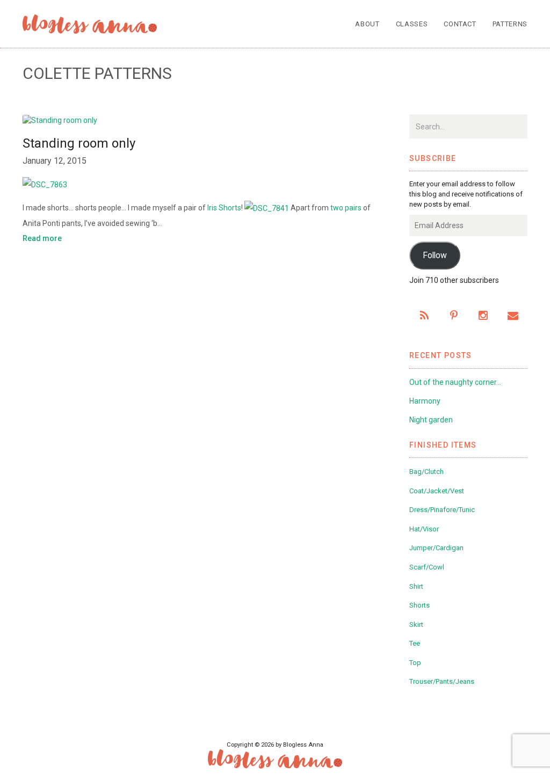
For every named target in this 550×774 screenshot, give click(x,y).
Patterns (510, 24)
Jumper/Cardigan (436, 548)
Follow (435, 255)
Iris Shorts (224, 207)
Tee (414, 643)
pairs (353, 207)
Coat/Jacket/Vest (436, 491)
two (336, 207)
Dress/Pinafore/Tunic (442, 510)
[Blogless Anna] (90, 24)
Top (415, 663)
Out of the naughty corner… (455, 382)
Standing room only (79, 143)
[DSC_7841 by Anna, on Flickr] (266, 207)
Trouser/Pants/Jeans (441, 681)
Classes (412, 24)
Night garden (431, 419)
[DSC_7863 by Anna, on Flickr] (200, 184)
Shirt (416, 586)
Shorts (419, 605)
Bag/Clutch (426, 472)
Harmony (424, 401)
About (367, 24)
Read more (42, 238)
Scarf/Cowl (426, 567)
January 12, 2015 (54, 161)
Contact (460, 24)
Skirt (416, 624)
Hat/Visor (424, 529)
